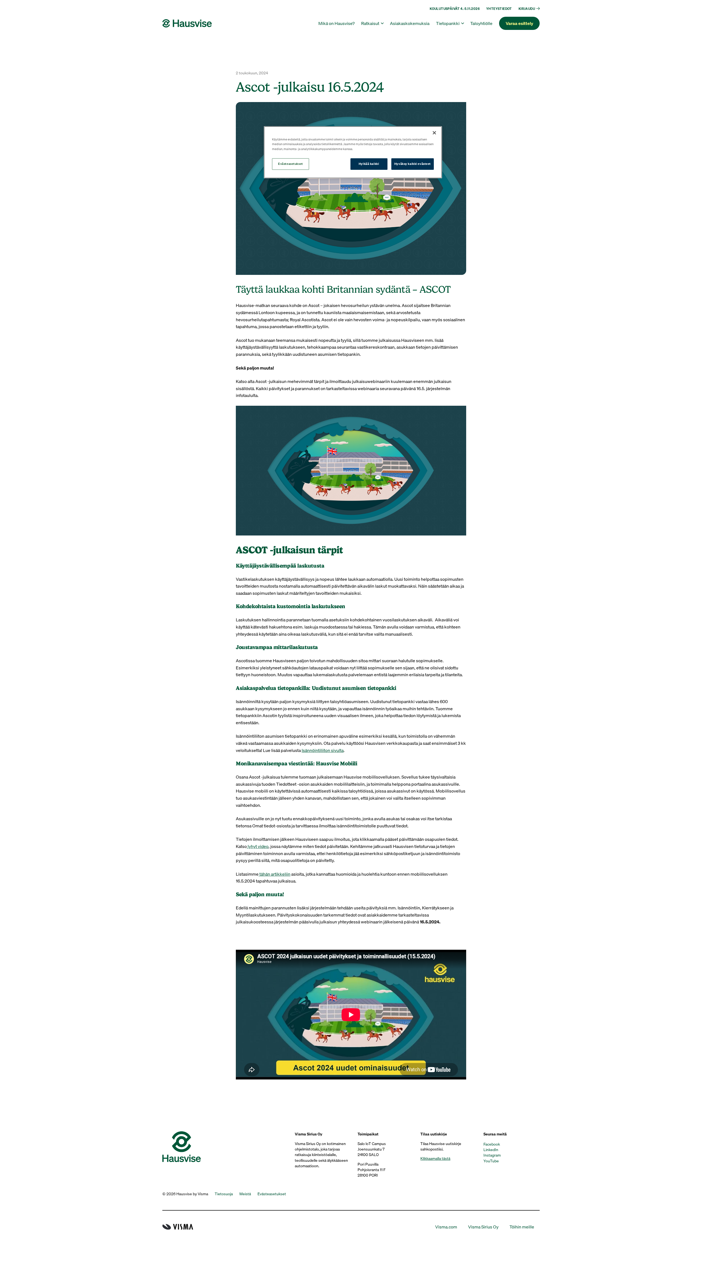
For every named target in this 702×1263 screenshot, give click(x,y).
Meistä (245, 1194)
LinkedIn (490, 1149)
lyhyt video (257, 846)
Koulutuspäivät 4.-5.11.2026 (455, 8)
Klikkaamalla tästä (435, 1158)
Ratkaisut (370, 23)
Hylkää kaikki (369, 163)
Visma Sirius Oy (483, 1227)
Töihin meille (521, 1227)
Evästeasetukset (290, 163)
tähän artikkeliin (274, 874)
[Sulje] (434, 133)
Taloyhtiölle (481, 23)
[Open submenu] (537, 8)
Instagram (492, 1155)
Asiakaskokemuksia (409, 23)
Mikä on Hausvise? (336, 23)
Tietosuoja (224, 1194)
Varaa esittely (519, 23)
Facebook (491, 1144)
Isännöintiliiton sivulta (323, 750)
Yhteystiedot (499, 8)
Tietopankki (448, 23)
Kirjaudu (527, 8)
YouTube (491, 1161)
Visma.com (446, 1227)
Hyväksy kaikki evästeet (412, 163)
